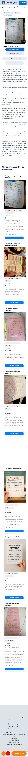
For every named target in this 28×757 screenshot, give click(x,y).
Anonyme (7, 10)
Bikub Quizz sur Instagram (14, 732)
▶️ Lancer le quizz (14, 49)
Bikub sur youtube (14, 730)
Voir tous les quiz (15, 63)
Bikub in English (14, 740)
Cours (23, 41)
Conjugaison (18, 12)
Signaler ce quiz (14, 53)
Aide (14, 736)
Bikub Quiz (12, 2)
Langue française (8, 15)
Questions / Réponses (14, 723)
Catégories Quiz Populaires (14, 744)
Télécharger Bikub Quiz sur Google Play (14, 734)
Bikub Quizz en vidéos (14, 725)
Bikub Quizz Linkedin (14, 729)
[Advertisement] (14, 451)
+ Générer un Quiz (19, 753)
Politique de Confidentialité (14, 719)
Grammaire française (8, 12)
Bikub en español (14, 742)
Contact (14, 721)
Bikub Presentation (14, 727)
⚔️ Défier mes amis (15, 59)
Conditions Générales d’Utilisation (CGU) (14, 717)
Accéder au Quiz (14, 238)
